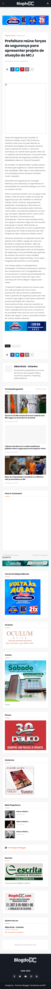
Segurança (20, 35)
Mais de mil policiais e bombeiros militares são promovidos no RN (24, 478)
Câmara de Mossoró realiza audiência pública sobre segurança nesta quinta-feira (25, 447)
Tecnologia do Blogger (16, 848)
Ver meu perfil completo (14, 932)
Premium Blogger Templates (27, 985)
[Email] (27, 69)
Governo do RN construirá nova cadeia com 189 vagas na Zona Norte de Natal (25, 417)
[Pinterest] (22, 69)
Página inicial (10, 35)
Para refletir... (22, 811)
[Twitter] (17, 69)
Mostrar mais (41, 389)
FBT (44, 985)
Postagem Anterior (11, 555)
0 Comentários (22, 61)
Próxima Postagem (39, 555)
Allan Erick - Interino (26, 366)
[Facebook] (12, 69)
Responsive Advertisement (25, 945)
